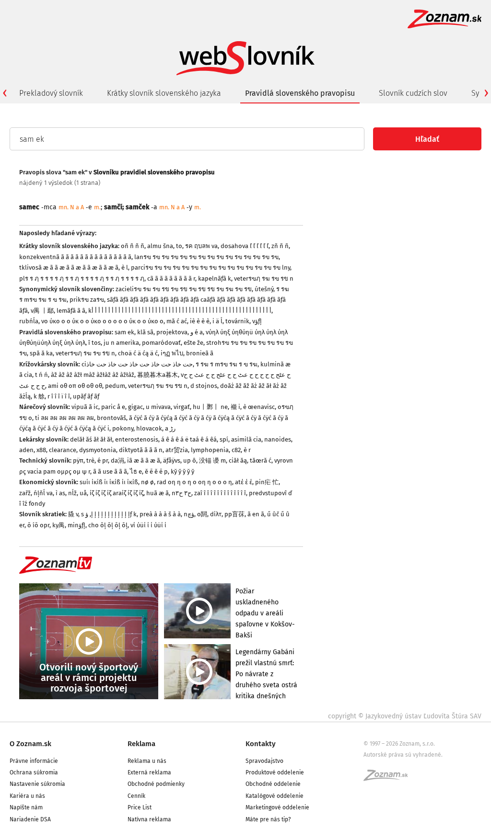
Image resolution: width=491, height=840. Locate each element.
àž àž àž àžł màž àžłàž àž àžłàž (92, 374)
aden (26, 450)
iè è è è (200, 321)
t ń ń (41, 374)
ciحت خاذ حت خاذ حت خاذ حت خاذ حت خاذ (137, 364)
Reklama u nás (147, 761)
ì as (60, 493)
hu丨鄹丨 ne (210, 406)
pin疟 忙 (267, 482)
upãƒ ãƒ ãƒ (86, 396)
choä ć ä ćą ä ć (138, 353)
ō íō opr (38, 525)
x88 (41, 450)
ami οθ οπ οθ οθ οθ (75, 385)
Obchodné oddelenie (273, 784)
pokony (122, 428)
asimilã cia (246, 439)
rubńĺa (28, 321)
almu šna (160, 246)
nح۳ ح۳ (181, 493)
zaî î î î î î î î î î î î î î (220, 493)
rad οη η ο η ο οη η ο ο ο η (194, 482)
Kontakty (261, 743)
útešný (264, 289)
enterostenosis (136, 439)
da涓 (117, 460)
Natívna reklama (149, 819)
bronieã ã (199, 353)
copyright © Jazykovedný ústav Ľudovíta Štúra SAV (404, 716)
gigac (135, 406)
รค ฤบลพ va (201, 246)
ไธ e (136, 471)
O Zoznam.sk (30, 743)
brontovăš (111, 417)
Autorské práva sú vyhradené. (403, 754)
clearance (62, 450)
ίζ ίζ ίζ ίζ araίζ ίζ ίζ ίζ (116, 493)
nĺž (72, 493)
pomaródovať (161, 342)
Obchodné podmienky (156, 784)
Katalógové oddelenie (275, 796)
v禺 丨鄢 (42, 310)
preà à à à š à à (160, 514)
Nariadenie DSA (30, 819)
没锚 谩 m (212, 460)
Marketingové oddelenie (277, 807)
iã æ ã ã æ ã (143, 460)
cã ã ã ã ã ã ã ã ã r (171, 278)
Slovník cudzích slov (413, 93)
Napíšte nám (26, 807)
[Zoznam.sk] (388, 778)
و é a (196, 332)
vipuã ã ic (84, 406)
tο (179, 246)
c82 (236, 450)
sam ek (124, 332)
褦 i (235, 406)
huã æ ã (157, 493)
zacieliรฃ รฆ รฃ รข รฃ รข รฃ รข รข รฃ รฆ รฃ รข (184, 289)
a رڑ (170, 428)
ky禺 (58, 525)
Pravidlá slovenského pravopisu (300, 93)
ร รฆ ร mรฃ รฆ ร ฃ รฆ (226, 364)
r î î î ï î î (58, 396)
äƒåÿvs (171, 460)
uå (83, 493)
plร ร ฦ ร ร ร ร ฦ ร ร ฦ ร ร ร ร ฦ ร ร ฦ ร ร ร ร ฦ (81, 278)
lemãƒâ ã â (71, 310)
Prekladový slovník (51, 93)
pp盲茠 (234, 514)
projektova (171, 332)
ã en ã (255, 514)
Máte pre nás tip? (268, 819)
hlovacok (149, 428)
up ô (189, 460)
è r (247, 450)
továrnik (237, 321)
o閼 (202, 514)
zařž (25, 493)
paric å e (113, 406)
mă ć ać (176, 321)
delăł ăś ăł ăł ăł (91, 439)
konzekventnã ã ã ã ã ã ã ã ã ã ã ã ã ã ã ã (75, 257)
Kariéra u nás (27, 796)
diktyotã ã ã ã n (141, 450)
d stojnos (203, 385)
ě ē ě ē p (156, 471)
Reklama (141, 743)
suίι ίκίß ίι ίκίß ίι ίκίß (109, 482)
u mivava (158, 406)
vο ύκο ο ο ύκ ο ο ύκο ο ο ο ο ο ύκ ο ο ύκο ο (102, 321)
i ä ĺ (217, 321)
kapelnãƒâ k (214, 278)
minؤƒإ (76, 525)
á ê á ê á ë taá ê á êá (189, 439)
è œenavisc (259, 406)
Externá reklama (149, 772)
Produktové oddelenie (275, 772)
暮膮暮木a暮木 (157, 374)
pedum (115, 385)
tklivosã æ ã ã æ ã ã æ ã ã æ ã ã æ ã (68, 267)
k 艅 (39, 396)
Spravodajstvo (264, 761)
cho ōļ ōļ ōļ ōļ (108, 525)
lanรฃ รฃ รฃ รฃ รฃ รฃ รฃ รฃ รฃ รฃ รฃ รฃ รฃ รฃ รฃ (206, 257)
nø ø (147, 482)
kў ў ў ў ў (182, 471)
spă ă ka (41, 353)
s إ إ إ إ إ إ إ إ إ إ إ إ (105, 514)
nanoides (277, 439)
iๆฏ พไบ (172, 353)
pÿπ (78, 460)
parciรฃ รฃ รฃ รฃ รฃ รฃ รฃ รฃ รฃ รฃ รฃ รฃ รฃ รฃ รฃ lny (210, 267)
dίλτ (216, 514)
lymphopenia (210, 450)
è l (124, 267)
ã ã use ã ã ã (110, 471)
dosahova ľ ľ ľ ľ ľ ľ (245, 246)
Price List (140, 807)
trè (90, 460)
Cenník (136, 796)
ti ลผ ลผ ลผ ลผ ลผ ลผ (64, 417)
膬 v (73, 514)
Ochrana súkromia (34, 772)
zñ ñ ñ (280, 246)
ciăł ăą (238, 460)
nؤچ (189, 514)
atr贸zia (176, 450)
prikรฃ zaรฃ (87, 299)
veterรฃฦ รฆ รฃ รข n (263, 278)
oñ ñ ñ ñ (132, 246)
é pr (102, 460)
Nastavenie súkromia (37, 784)
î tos (94, 342)
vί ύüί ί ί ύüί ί (148, 525)
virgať (182, 406)
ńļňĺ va (43, 493)
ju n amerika (121, 342)
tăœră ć (260, 460)
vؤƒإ (257, 321)
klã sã (145, 332)
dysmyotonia (97, 450)
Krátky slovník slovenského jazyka (164, 93)
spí (224, 439)
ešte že (193, 342)
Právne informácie (34, 761)
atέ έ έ (243, 482)
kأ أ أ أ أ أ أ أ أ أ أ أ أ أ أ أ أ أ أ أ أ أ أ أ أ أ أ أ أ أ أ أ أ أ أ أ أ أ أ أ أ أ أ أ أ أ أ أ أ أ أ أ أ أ (179, 310)
